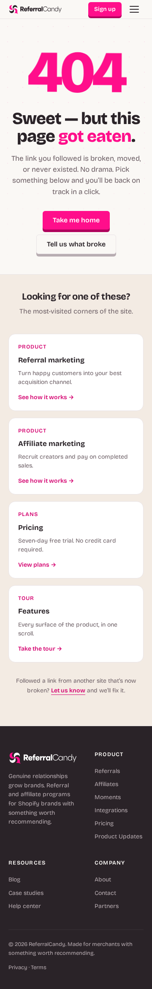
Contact (105, 893)
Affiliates (106, 784)
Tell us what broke (76, 244)
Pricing (104, 823)
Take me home (76, 220)
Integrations (111, 810)
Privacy (17, 967)
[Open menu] (134, 9)
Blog (14, 879)
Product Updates (118, 836)
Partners (107, 906)
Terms (38, 967)
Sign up (105, 9)
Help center (24, 906)
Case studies (25, 893)
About (103, 879)
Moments (108, 797)
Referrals (107, 771)
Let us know (68, 690)
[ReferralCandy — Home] (35, 9)
